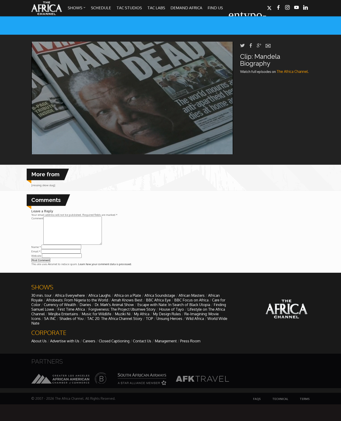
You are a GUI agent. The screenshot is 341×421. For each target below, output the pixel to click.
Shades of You (71, 318)
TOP (149, 318)
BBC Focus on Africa (191, 300)
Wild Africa (195, 318)
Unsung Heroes (169, 318)
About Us (39, 341)
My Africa (141, 314)
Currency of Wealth (60, 304)
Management (166, 341)
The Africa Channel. (293, 71)
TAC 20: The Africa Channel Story (114, 318)
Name (36, 247)
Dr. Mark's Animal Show (114, 304)
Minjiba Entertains (63, 314)
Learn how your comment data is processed (104, 264)
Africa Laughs (99, 295)
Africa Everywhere (70, 295)
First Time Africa (71, 309)
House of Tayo (171, 309)
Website (36, 255)
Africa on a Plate (127, 295)
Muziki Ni (122, 314)
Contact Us (142, 341)
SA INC (50, 318)
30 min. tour (41, 295)
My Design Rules (167, 314)
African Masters (192, 295)
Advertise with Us (64, 341)
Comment (37, 218)
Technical (280, 399)
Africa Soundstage (160, 295)
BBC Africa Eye (158, 300)
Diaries (85, 304)
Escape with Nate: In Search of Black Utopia (173, 304)
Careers (89, 341)
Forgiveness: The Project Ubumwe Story (121, 309)
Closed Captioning (114, 341)
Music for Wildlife (96, 314)
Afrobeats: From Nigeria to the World (77, 300)
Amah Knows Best (127, 300)
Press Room (190, 341)
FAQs (257, 399)
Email (35, 251)
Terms (305, 399)
